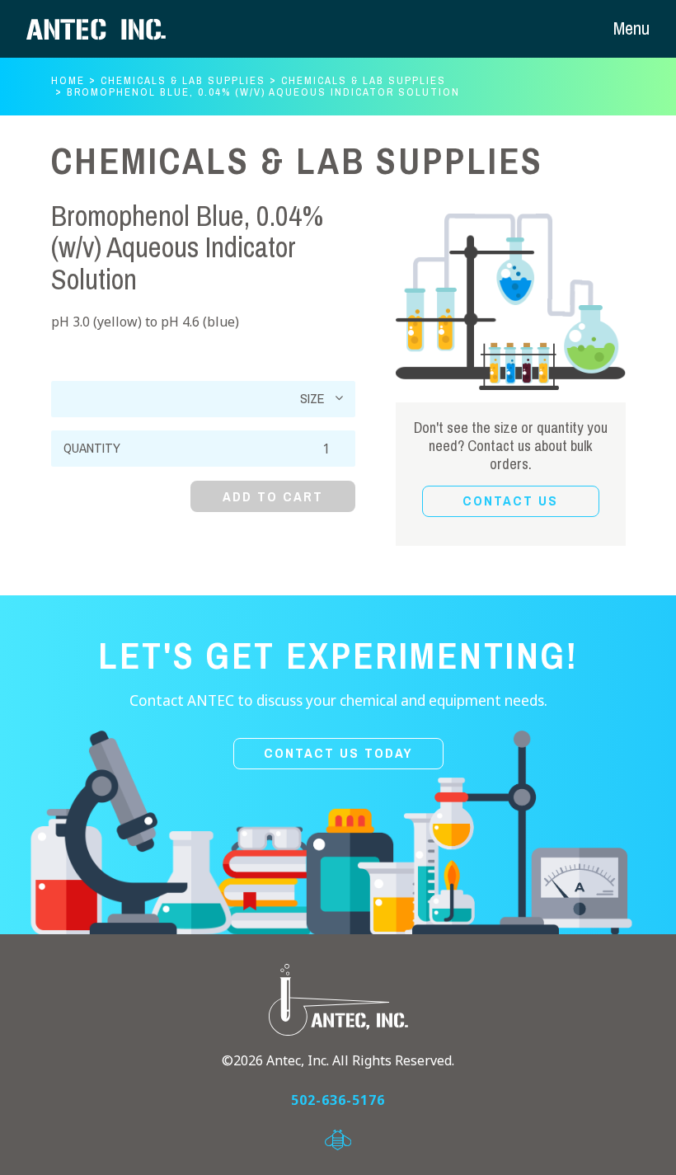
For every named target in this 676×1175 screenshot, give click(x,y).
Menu (631, 28)
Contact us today (338, 753)
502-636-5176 (338, 1100)
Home (68, 80)
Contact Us (510, 501)
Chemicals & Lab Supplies (183, 80)
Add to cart (273, 497)
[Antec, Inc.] (108, 29)
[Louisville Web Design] (338, 1140)
